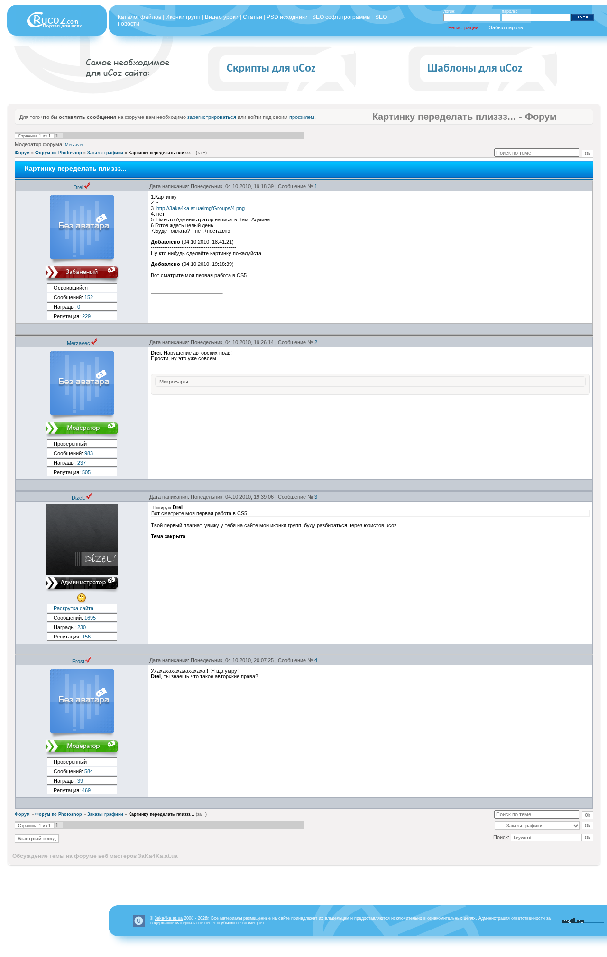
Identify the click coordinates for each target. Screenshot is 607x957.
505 (86, 472)
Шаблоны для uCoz (475, 68)
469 (86, 790)
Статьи (252, 17)
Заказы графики (105, 152)
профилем (301, 117)
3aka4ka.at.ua (169, 918)
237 (81, 462)
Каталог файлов (139, 17)
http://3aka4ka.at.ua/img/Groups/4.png (200, 208)
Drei (78, 187)
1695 (90, 617)
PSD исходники (287, 17)
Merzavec (74, 144)
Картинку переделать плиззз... (161, 152)
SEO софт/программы (341, 17)
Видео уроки (222, 17)
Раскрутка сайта (73, 608)
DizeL (78, 498)
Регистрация (463, 27)
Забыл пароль (506, 27)
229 (86, 316)
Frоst (78, 661)
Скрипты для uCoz (271, 68)
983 (88, 453)
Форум (22, 152)
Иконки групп (183, 17)
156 (86, 636)
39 (80, 781)
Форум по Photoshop (58, 152)
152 (88, 297)
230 (81, 627)
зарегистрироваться (211, 117)
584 (88, 771)
